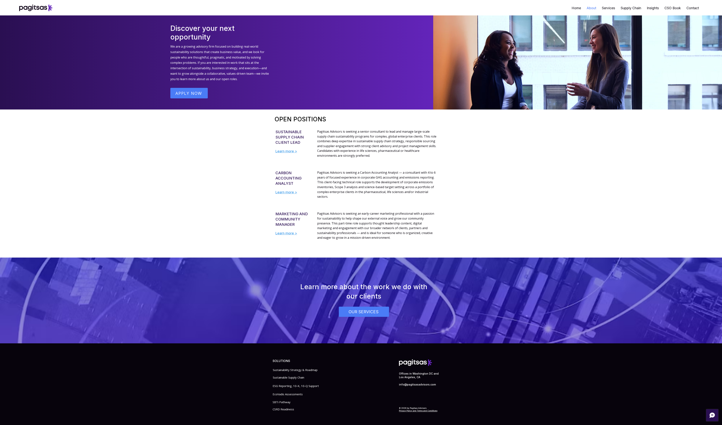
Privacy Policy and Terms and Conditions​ (418, 411)
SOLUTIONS (281, 361)
